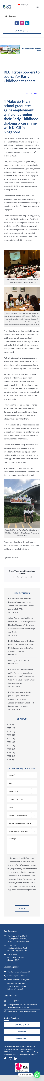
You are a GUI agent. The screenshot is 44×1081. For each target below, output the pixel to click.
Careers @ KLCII (13, 1001)
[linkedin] (27, 23)
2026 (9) (10, 724)
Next (36, 93)
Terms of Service (24, 1054)
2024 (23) (11, 731)
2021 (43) (11, 742)
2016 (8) (10, 759)
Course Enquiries (17, 976)
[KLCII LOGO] (7, 5)
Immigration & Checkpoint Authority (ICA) (22, 1011)
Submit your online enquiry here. (18, 980)
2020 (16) (11, 745)
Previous (28, 93)
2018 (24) (11, 752)
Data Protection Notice (11, 1054)
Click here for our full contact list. (18, 972)
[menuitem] (23, 4)
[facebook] (17, 23)
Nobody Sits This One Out (19, 660)
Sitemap (33, 1054)
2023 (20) (11, 735)
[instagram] (22, 23)
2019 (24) (11, 749)
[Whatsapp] (37, 1074)
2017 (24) (11, 756)
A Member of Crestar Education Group (25, 1052)
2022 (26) (11, 738)
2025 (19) (11, 728)
